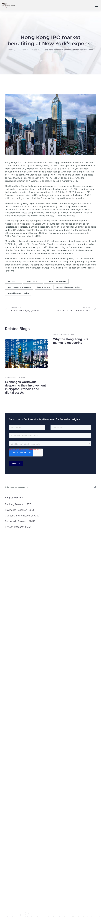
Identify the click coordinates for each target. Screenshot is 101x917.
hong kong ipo (43, 287)
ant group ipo (13, 281)
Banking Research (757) (18, 504)
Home (10, 50)
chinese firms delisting (56, 281)
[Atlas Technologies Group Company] (8, 5)
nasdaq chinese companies (68, 287)
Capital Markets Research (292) (22, 515)
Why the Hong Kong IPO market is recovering (70, 340)
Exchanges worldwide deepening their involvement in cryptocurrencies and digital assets (25, 387)
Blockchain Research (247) (20, 521)
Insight (23, 50)
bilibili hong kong (33, 281)
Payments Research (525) (19, 510)
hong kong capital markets (19, 287)
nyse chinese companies (18, 293)
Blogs (34, 50)
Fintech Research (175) (18, 527)
